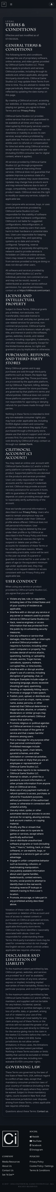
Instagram (37, 1149)
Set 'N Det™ (8, 1174)
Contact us (42, 1111)
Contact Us (7, 1170)
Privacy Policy (28, 110)
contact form (25, 444)
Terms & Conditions (40, 1170)
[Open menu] (11, 4)
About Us (7, 1166)
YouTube (36, 1140)
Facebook (36, 1145)
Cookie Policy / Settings (42, 1166)
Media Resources (11, 1161)
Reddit (35, 1136)
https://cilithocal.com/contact (34, 290)
